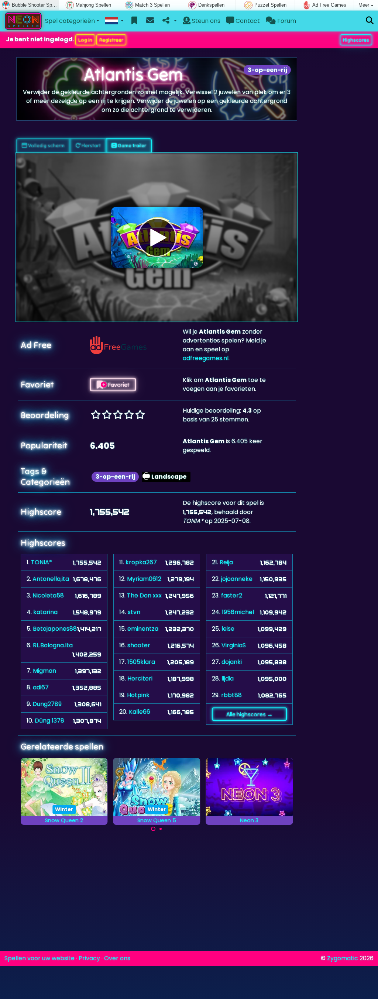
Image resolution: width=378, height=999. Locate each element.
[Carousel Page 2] (160, 829)
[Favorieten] (134, 21)
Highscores (356, 40)
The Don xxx (144, 595)
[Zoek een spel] (370, 21)
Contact (247, 21)
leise (227, 628)
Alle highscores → (249, 714)
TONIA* (41, 562)
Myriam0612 (144, 579)
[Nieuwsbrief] (150, 21)
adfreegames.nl (205, 358)
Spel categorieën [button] (70, 21)
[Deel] (169, 21)
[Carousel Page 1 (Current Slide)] (153, 829)
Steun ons (205, 21)
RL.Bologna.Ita (53, 645)
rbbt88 (231, 695)
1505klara (141, 662)
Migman (44, 670)
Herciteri (139, 678)
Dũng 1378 (49, 720)
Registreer (111, 40)
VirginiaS (233, 645)
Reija (226, 562)
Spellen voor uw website (39, 958)
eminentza (142, 628)
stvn (134, 612)
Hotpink (138, 695)
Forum (286, 21)
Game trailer (131, 145)
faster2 (231, 595)
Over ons (117, 958)
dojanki (231, 662)
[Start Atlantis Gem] (156, 237)
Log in (85, 40)
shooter (138, 645)
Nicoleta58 (48, 595)
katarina (45, 612)
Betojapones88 (55, 628)
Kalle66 (139, 711)
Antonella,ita (50, 579)
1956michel (238, 612)
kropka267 (141, 562)
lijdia (227, 678)
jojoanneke (236, 579)
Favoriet (118, 384)
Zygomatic (342, 958)
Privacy (89, 958)
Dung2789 (47, 704)
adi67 (41, 687)
